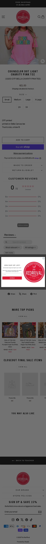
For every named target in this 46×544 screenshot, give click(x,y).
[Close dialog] (43, 258)
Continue (12, 278)
